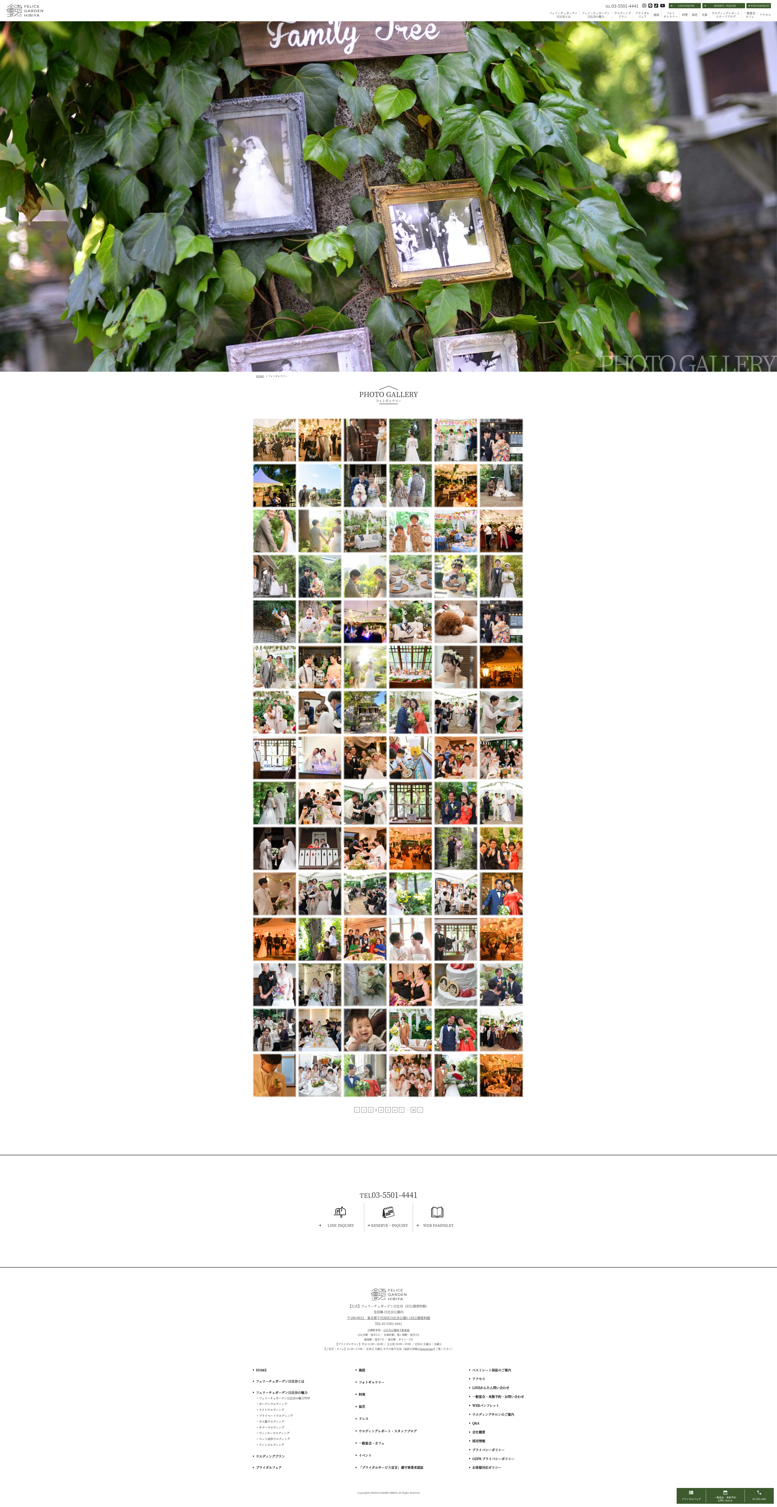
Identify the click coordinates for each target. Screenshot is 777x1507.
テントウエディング (271, 1445)
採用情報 (478, 1441)
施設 (656, 15)
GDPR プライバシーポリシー (493, 1458)
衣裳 (704, 15)
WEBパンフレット (485, 1405)
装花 (694, 15)
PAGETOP (773, 1481)
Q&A (476, 1423)
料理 (685, 15)
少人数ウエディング (271, 1421)
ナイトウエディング (271, 1410)
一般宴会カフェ (749, 14)
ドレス (363, 1418)
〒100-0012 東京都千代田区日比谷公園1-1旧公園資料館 (388, 1317)
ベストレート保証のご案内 (491, 1370)
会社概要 (478, 1432)
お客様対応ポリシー (486, 1467)
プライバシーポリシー (488, 1449)
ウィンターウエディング (274, 1433)
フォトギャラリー (670, 14)
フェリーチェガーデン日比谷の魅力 (596, 14)
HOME (261, 1370)
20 (413, 1110)
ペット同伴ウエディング (274, 1439)
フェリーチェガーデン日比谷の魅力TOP (284, 1398)
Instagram (426, 1349)
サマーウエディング (271, 1427)
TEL (622, 6)
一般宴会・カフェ (371, 1443)
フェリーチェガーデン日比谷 (388, 1294)
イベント (365, 1455)
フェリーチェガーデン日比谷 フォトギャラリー (23, 16)
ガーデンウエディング (273, 1404)
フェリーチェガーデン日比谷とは (563, 14)
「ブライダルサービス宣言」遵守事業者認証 (391, 1467)
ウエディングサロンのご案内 (493, 1414)
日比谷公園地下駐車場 (396, 1330)
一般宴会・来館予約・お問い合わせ (498, 1396)
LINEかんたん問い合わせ (490, 1387)
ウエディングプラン (622, 14)
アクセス (765, 15)
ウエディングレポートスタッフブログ (726, 14)
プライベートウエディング (276, 1415)
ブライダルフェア (642, 14)
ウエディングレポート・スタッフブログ (388, 1431)
